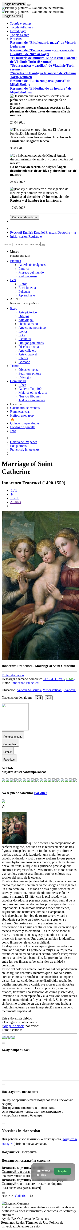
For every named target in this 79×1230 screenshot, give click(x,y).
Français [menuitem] (51, 232)
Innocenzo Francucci (25, 683)
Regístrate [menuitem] (35, 236)
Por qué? (40, 793)
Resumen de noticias (24, 217)
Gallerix (20, 1196)
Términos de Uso (37, 1222)
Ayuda (6, 1218)
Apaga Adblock (13, 1026)
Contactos (42, 1218)
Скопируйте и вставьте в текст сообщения (32, 1183)
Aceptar (62, 1171)
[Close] (43, 245)
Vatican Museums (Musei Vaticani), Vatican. (46, 690)
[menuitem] (74, 232)
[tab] (13, 490)
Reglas (20, 1222)
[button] (21, 23)
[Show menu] (29, 5)
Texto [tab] (15, 498)
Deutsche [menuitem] (64, 232)
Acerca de (28, 1218)
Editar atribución (13, 675)
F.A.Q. (16, 1218)
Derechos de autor (28, 1226)
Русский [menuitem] (16, 232)
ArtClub (24, 301)
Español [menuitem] (39, 232)
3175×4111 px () (59, 679)
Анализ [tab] (15, 502)
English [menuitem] (28, 232)
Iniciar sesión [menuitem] (19, 236)
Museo (20, 253)
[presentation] (43, 506)
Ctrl (39, 697)
